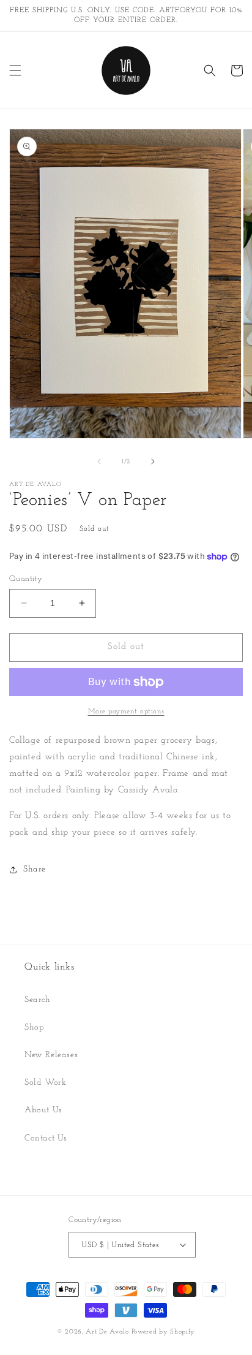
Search (37, 999)
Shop (34, 1027)
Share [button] (34, 869)
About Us (43, 1110)
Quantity (25, 579)
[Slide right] (152, 461)
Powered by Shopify (164, 1332)
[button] (15, 70)
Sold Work (45, 1082)
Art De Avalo (107, 1332)
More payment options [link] (126, 711)
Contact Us (45, 1138)
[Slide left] (99, 461)
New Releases (51, 1055)
